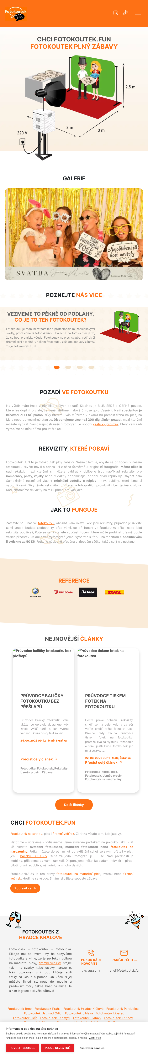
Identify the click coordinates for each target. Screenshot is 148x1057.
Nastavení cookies (92, 1048)
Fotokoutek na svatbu (26, 834)
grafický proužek (105, 424)
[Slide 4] (91, 367)
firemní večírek (63, 834)
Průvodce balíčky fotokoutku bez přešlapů (42, 701)
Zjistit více (95, 1037)
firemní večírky (50, 963)
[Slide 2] (68, 367)
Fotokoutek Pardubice (122, 1009)
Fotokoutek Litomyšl (55, 1018)
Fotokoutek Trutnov (118, 1018)
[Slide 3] (80, 367)
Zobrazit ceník (25, 888)
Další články (74, 805)
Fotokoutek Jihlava (79, 1013)
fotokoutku (46, 523)
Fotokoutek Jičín (25, 1018)
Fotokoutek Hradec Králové (83, 1009)
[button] (137, 13)
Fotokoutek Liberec (110, 1013)
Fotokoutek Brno (20, 1009)
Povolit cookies (22, 1048)
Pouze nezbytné (57, 1048)
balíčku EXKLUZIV (33, 856)
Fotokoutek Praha (48, 1009)
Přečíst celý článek (36, 759)
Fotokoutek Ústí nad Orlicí (43, 1013)
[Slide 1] (57, 367)
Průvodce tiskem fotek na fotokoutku (105, 701)
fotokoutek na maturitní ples (78, 874)
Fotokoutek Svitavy (87, 1018)
